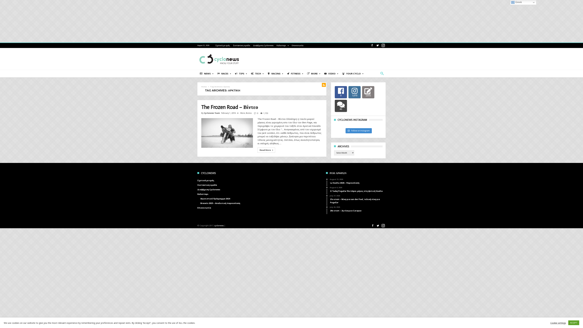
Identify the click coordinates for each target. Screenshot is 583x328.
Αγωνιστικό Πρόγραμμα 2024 (215, 198)
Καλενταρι (281, 45)
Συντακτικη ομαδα (241, 45)
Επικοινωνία (297, 45)
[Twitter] (377, 45)
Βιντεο (249, 113)
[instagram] (383, 45)
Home (204, 87)
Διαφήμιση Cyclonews (263, 45)
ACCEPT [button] (573, 322)
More (242, 113)
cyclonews (219, 225)
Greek (518, 2)
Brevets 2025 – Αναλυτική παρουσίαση (220, 203)
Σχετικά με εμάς (222, 45)
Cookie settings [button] (558, 322)
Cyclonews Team (212, 113)
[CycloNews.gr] (219, 52)
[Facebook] (372, 45)
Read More (265, 150)
